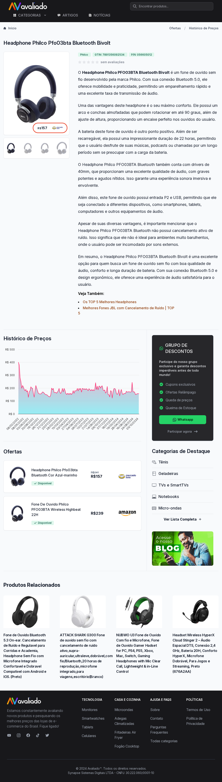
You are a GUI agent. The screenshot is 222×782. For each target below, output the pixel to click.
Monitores (90, 710)
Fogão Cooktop (126, 746)
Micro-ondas (170, 508)
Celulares (89, 736)
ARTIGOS (70, 15)
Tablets (87, 727)
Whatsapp (185, 419)
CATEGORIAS (29, 15)
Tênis (163, 462)
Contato (156, 718)
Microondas (123, 710)
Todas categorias (164, 741)
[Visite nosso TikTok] (38, 735)
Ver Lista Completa (180, 519)
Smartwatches (93, 718)
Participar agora (180, 431)
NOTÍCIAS (102, 15)
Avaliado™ (95, 768)
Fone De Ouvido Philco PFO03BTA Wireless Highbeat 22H (56, 509)
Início (12, 28)
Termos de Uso (198, 710)
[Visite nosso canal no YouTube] (9, 735)
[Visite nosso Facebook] (28, 735)
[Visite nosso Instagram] (18, 735)
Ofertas (175, 28)
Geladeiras (168, 473)
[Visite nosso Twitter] (47, 735)
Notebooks (168, 496)
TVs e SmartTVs (173, 485)
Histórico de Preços (204, 28)
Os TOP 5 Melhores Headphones (109, 302)
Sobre (155, 710)
